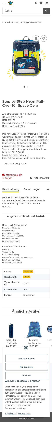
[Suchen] (46, 11)
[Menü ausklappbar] (3, 2)
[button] (35, 3)
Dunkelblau (28, 271)
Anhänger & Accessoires (24, 123)
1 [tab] (24, 87)
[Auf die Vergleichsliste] (36, 38)
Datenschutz (24, 413)
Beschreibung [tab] (10, 189)
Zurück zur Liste (11, 22)
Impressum (10, 413)
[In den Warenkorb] (4, 31)
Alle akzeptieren (27, 358)
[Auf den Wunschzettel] (43, 38)
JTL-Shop (30, 418)
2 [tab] (27, 87)
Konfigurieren (26, 367)
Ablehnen (26, 375)
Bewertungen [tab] (32, 189)
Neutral (26, 277)
